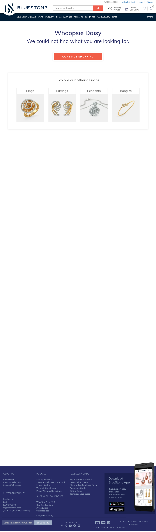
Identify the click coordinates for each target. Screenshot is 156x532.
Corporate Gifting (44, 516)
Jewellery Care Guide (80, 494)
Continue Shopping (78, 56)
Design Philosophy (12, 485)
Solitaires (90, 17)
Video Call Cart (128, 2)
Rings (59, 17)
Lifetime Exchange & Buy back (50, 482)
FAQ (5, 502)
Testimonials (42, 511)
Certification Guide (79, 482)
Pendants (78, 17)
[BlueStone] (26, 8)
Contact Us (8, 499)
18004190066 (9, 505)
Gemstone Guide (78, 488)
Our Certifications (44, 505)
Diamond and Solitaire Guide (83, 485)
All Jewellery (103, 17)
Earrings (67, 17)
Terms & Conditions (46, 488)
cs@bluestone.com (12, 508)
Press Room (42, 508)
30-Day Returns (44, 479)
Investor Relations (12, 482)
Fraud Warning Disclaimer (49, 491)
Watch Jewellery (46, 17)
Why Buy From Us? (45, 502)
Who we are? (9, 479)
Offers (150, 17)
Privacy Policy (43, 485)
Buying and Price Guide (81, 479)
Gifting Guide (76, 491)
